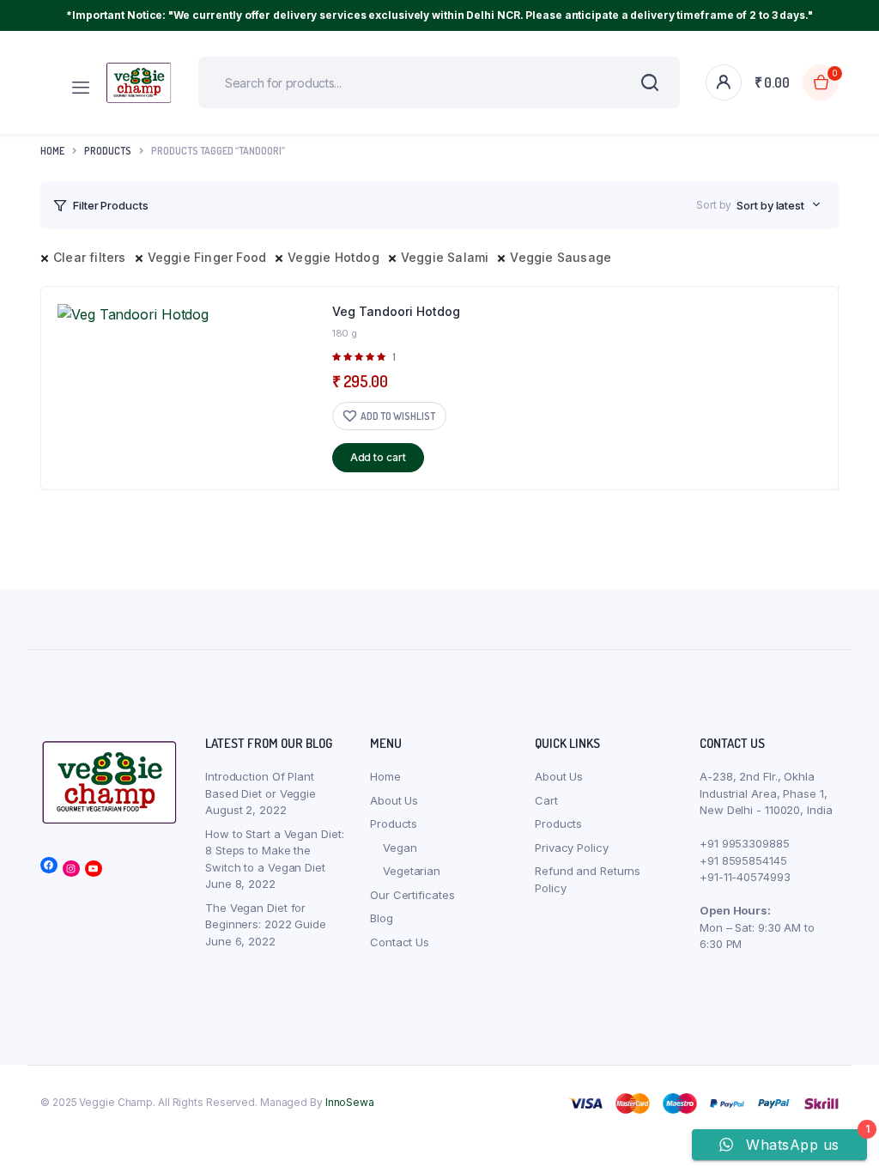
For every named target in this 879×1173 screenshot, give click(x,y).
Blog (381, 918)
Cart (546, 800)
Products (393, 823)
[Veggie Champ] (139, 82)
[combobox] (778, 205)
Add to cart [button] (378, 457)
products (107, 150)
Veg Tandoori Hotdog (396, 311)
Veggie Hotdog (333, 257)
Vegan (400, 847)
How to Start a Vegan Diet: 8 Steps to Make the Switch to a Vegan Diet (274, 850)
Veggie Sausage (560, 257)
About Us (394, 800)
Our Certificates (412, 895)
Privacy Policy (572, 847)
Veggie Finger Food (207, 257)
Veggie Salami (445, 257)
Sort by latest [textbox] (770, 205)
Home (52, 150)
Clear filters (89, 257)
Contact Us (399, 942)
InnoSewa (349, 1102)
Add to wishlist (398, 416)
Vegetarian (411, 871)
